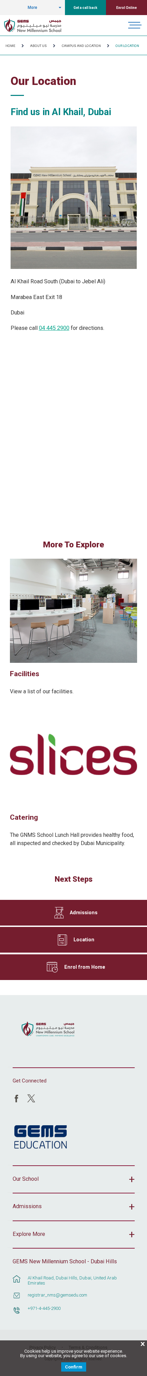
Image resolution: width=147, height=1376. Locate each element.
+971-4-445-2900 (44, 1308)
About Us (38, 46)
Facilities (24, 673)
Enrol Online (126, 8)
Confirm (73, 1366)
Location (84, 940)
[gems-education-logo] (40, 1137)
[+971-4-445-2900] (17, 1314)
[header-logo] (32, 25)
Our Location (127, 46)
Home (10, 46)
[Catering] (73, 754)
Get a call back (85, 8)
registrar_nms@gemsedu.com (57, 1295)
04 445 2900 (54, 328)
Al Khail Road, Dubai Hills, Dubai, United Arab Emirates (72, 1280)
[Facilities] (73, 610)
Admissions (83, 912)
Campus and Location (81, 46)
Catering (24, 817)
